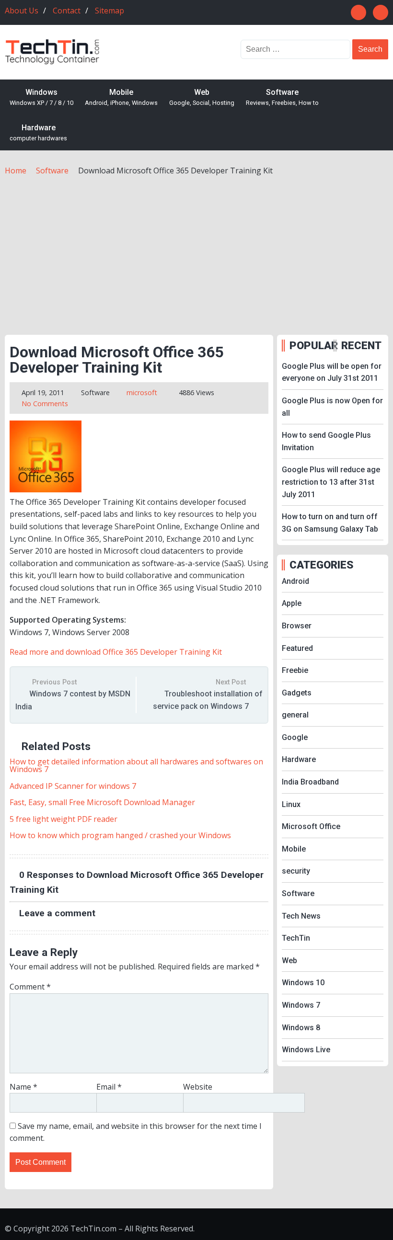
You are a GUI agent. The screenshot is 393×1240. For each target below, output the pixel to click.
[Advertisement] (196, 249)
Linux (291, 804)
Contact (67, 10)
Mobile (121, 97)
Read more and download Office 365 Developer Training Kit (116, 652)
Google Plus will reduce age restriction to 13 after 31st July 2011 (331, 482)
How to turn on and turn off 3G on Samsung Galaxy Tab (330, 523)
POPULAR (310, 345)
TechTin (296, 938)
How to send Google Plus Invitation (326, 441)
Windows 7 (301, 1005)
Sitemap (109, 10)
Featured (297, 648)
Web (201, 97)
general (295, 714)
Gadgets (297, 692)
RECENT (361, 345)
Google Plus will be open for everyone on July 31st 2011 (331, 372)
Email (109, 1086)
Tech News (301, 916)
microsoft (142, 392)
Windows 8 (301, 1027)
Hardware (38, 132)
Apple (291, 603)
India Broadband (310, 781)
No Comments (45, 403)
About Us (21, 10)
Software (282, 97)
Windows (41, 97)
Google (295, 737)
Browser (297, 625)
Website (197, 1086)
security (296, 871)
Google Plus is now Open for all (332, 407)
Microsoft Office (311, 826)
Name (23, 1086)
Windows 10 (303, 982)
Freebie (295, 670)
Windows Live (306, 1049)
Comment (30, 986)
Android (295, 581)
